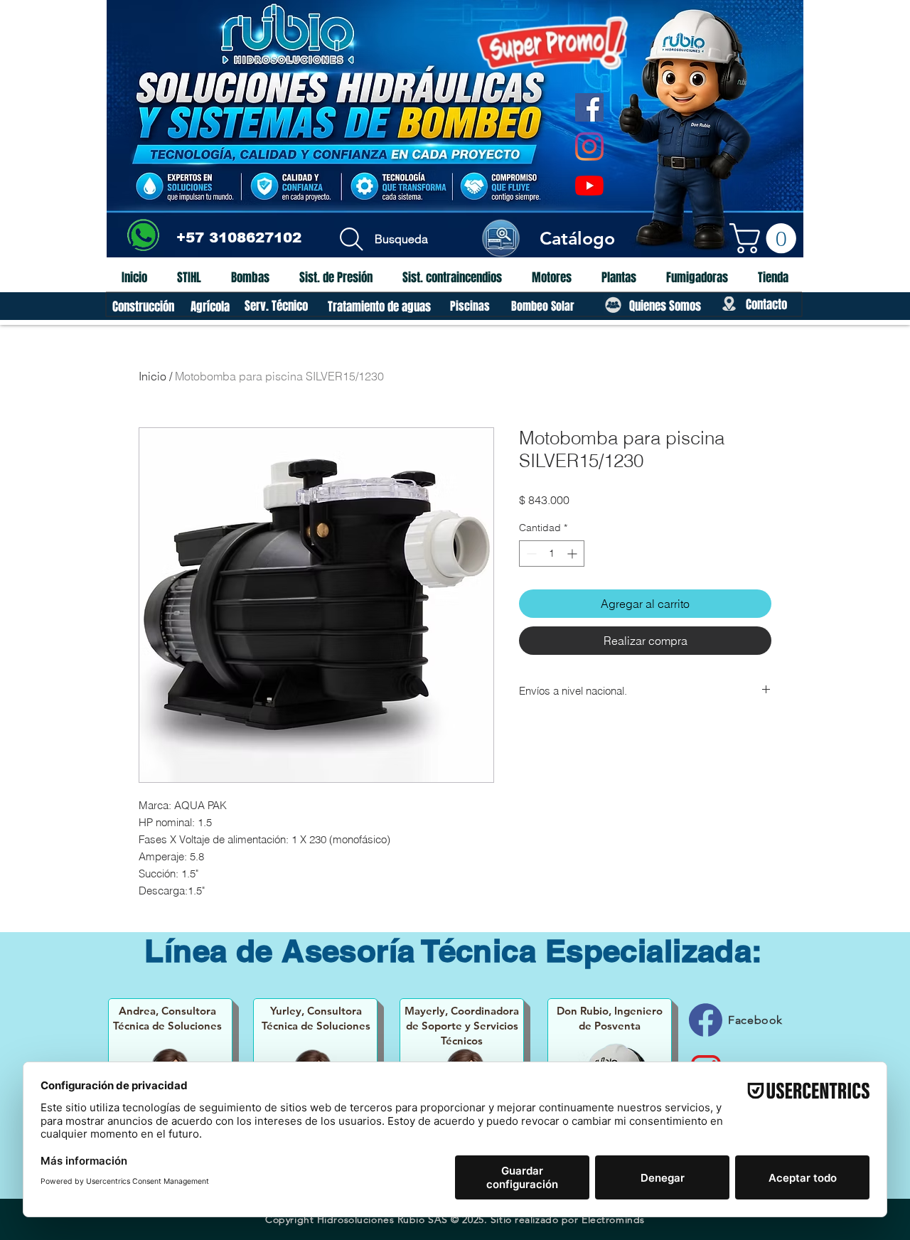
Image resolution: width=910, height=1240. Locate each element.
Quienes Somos (665, 306)
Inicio (152, 376)
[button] (766, 238)
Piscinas (470, 306)
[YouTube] (589, 185)
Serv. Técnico (276, 306)
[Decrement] (530, 553)
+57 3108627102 (238, 237)
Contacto (766, 305)
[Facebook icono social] (589, 107)
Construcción (144, 307)
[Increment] (573, 553)
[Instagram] (589, 146)
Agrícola (211, 307)
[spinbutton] (551, 553)
